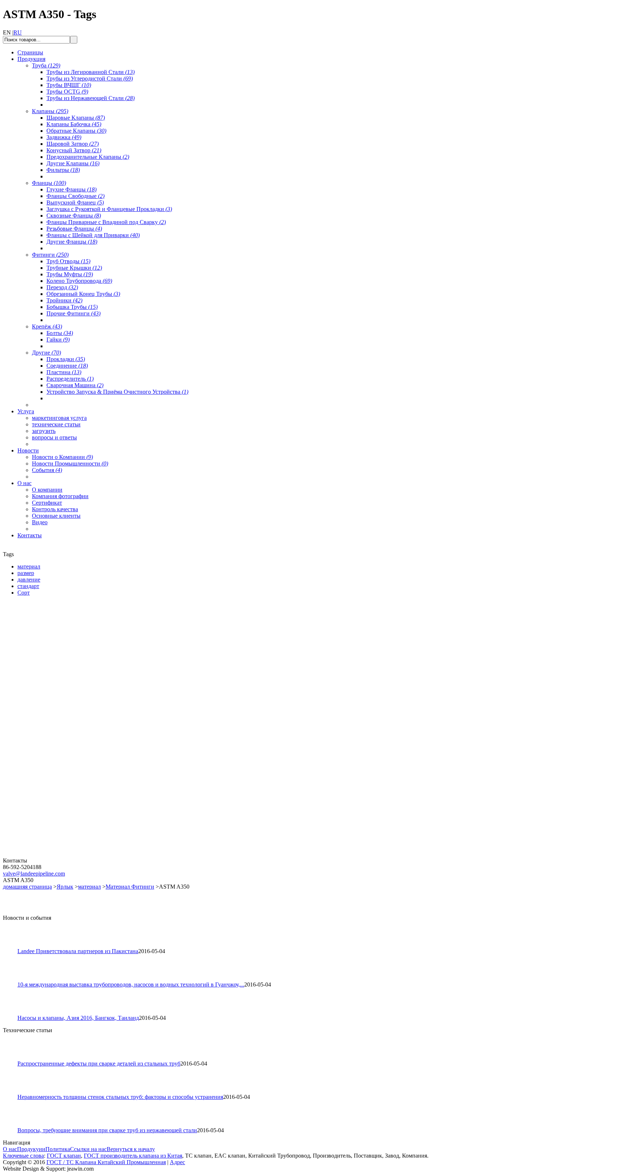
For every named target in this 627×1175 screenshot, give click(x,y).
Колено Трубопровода (79, 281)
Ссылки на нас (88, 1149)
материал (89, 887)
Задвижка (63, 137)
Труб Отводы (68, 261)
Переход (62, 287)
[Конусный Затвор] (46, 855)
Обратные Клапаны (76, 131)
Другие (46, 352)
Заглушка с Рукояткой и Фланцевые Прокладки (109, 209)
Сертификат (47, 503)
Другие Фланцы (71, 242)
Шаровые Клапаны (75, 118)
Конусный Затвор (73, 150)
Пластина (63, 372)
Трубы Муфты (69, 274)
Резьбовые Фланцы (74, 229)
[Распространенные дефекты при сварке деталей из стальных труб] (13, 1058)
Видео (40, 522)
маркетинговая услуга (59, 418)
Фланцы (49, 183)
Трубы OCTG (67, 91)
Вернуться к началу (131, 1149)
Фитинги (50, 255)
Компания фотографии (60, 496)
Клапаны (50, 111)
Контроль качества (55, 509)
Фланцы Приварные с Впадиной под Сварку (106, 222)
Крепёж (47, 326)
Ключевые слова (23, 1156)
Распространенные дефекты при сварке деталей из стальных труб (98, 1063)
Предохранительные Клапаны (87, 157)
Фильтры (63, 170)
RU (17, 32)
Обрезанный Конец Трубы (83, 294)
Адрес (177, 1162)
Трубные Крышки (74, 268)
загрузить (44, 431)
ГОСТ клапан (64, 1156)
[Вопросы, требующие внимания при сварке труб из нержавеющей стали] (13, 1125)
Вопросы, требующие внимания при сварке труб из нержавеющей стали (107, 1130)
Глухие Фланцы (71, 189)
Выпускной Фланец (75, 202)
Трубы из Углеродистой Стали (89, 78)
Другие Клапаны (72, 163)
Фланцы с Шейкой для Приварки (93, 235)
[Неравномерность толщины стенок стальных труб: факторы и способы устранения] (13, 1092)
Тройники (64, 300)
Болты (59, 333)
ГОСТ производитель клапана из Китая (133, 1156)
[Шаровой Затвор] (46, 770)
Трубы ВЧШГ (68, 85)
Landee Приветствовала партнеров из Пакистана (77, 951)
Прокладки (65, 359)
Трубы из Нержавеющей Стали (90, 98)
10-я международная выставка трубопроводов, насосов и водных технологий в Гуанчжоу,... (130, 984)
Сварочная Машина (74, 385)
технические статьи (56, 424)
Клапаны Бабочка (73, 124)
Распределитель (70, 379)
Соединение (67, 366)
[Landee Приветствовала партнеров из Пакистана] (13, 946)
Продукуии (31, 1149)
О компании (47, 490)
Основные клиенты (56, 516)
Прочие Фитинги (73, 313)
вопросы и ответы (54, 437)
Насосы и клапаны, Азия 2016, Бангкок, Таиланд (78, 1018)
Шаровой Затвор (72, 144)
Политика (57, 1149)
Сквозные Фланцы (73, 215)
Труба (46, 65)
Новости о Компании (62, 457)
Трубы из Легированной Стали (90, 72)
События (47, 470)
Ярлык (65, 887)
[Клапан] (46, 685)
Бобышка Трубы (72, 307)
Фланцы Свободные (75, 196)
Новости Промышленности (70, 463)
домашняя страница (27, 887)
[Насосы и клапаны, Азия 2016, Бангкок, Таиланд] (13, 1013)
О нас (10, 1149)
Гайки (58, 339)
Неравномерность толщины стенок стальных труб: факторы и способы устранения (120, 1097)
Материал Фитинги (130, 887)
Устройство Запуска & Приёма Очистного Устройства (117, 392)
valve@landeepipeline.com (34, 873)
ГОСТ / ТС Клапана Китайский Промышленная (106, 1162)
